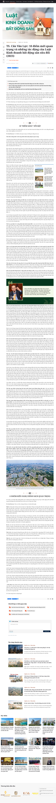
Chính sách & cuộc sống (11, 42)
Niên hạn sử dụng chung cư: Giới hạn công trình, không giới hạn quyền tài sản (37, 676)
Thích (15, 67)
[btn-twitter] (50, 67)
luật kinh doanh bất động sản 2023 (37, 607)
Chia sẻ (9, 67)
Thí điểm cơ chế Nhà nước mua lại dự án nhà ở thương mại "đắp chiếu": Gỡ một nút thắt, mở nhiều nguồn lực (37, 662)
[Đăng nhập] (52, 1)
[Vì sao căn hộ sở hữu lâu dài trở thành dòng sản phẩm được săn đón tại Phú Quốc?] (21, 761)
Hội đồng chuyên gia (39, 1)
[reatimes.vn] (4, 2)
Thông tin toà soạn (46, 1)
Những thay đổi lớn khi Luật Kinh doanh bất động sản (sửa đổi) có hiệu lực (26, 83)
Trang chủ (7, 1)
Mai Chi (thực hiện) (13, 60)
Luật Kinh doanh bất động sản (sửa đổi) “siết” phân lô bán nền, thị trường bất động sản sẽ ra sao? (48, 178)
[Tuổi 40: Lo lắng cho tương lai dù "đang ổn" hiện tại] (35, 741)
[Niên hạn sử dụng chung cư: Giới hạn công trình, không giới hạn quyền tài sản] (15, 677)
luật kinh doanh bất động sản (18, 607)
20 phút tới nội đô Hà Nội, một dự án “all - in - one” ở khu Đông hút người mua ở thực (35, 730)
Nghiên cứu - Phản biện (23, 42)
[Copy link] (3, 50)
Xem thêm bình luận (12, 635)
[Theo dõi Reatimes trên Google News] (50, 63)
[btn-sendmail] (52, 67)
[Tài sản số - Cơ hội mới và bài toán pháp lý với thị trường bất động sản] (15, 649)
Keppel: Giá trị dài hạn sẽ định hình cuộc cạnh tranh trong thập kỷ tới (49, 768)
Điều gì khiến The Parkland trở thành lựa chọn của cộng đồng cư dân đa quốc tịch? (7, 749)
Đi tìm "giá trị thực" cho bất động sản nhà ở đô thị (37, 703)
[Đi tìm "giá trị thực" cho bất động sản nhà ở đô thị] (15, 704)
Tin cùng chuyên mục (15, 642)
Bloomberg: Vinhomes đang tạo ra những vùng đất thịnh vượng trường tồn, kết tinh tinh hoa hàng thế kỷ (21, 730)
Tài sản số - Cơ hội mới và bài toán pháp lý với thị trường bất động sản (37, 648)
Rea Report (25, 1)
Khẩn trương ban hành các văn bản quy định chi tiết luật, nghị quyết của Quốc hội (7, 769)
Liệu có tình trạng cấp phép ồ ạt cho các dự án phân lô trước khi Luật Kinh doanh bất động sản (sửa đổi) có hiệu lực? (30, 86)
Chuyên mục (12, 1)
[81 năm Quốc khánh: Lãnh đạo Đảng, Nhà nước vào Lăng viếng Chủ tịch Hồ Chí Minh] (35, 761)
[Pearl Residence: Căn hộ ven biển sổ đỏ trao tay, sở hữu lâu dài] (7, 722)
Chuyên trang (18, 1)
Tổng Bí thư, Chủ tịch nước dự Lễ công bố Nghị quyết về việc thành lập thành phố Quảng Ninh (48, 750)
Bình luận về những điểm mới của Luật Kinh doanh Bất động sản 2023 (25, 89)
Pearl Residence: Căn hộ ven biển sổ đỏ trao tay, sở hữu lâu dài (7, 729)
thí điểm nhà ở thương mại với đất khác (20, 614)
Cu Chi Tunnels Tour (43, 788)
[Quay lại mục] (3, 43)
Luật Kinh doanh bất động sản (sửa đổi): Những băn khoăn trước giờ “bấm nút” (48, 184)
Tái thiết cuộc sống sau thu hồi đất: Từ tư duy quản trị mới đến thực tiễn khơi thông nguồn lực (37, 690)
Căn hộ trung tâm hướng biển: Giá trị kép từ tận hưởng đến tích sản (21, 749)
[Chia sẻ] (3, 47)
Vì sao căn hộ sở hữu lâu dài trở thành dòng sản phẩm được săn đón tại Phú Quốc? (21, 769)
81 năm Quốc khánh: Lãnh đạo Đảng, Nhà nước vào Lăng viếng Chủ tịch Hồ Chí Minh (34, 769)
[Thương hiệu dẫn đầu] (18, 794)
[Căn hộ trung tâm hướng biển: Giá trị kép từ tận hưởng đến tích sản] (21, 741)
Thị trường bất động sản (17, 610)
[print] (3, 54)
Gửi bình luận (47, 631)
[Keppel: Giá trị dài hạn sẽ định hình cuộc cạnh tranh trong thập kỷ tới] (49, 761)
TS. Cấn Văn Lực (31, 610)
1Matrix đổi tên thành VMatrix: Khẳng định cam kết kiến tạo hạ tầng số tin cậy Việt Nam (48, 730)
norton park (48, 790)
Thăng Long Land (46, 793)
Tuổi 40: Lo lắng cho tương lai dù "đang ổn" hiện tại (35, 748)
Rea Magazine (30, 1)
